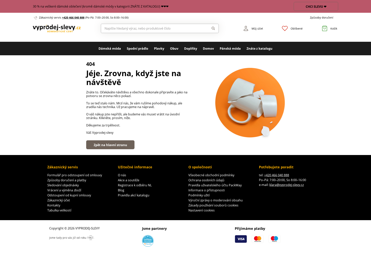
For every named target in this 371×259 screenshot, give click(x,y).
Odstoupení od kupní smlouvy (69, 195)
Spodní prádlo (137, 48)
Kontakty (53, 205)
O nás (122, 175)
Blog (121, 190)
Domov (208, 48)
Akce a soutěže (128, 180)
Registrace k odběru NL (135, 185)
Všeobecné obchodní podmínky (211, 175)
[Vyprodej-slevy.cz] (57, 28)
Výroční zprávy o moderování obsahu (215, 200)
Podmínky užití (199, 195)
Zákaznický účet (58, 200)
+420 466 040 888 (73, 17)
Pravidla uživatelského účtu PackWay (215, 185)
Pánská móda (230, 48)
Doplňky (190, 48)
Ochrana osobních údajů (206, 180)
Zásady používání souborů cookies (213, 205)
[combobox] (151, 28)
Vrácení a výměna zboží (64, 190)
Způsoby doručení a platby (66, 180)
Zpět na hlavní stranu (110, 145)
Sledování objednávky (63, 185)
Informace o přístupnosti (206, 190)
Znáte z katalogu (259, 48)
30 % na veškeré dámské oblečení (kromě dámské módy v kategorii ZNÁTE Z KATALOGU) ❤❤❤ (100, 6)
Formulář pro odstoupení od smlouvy (74, 175)
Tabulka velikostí (59, 210)
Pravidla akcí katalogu (133, 195)
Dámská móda (110, 48)
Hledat (209, 28)
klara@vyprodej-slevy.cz (286, 185)
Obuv (174, 48)
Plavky (159, 48)
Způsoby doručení (321, 17)
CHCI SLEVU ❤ (316, 6)
